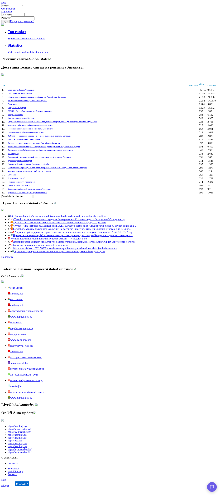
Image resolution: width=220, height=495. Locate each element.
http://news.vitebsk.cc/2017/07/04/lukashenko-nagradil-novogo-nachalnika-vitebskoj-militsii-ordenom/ (65, 248)
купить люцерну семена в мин (27, 368)
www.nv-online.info (20, 340)
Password (6, 18)
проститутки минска (21, 345)
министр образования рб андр (26, 380)
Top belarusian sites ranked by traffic (26, 38)
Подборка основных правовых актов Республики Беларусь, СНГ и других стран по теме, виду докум (52, 122)
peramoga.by (13, 154)
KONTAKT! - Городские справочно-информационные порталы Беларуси (39, 136)
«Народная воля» (15, 115)
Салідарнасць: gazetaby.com (20, 93)
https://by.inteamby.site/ (19, 432)
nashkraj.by (16, 386)
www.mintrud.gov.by (21, 316)
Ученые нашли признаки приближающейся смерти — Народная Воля (48, 238)
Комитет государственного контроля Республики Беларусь (34, 143)
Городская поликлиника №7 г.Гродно (24, 139)
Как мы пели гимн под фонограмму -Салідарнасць (40, 245)
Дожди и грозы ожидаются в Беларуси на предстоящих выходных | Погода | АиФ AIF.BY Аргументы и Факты (74, 241)
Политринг (12, 104)
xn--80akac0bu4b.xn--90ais (24, 374)
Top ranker (13, 468)
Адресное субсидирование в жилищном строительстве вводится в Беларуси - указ (59, 251)
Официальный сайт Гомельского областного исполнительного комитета (40, 150)
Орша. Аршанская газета (18, 185)
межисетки (16, 322)
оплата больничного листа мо (26, 311)
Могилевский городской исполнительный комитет (30, 125)
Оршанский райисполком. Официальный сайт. (28, 164)
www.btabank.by (19, 363)
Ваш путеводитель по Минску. (21, 118)
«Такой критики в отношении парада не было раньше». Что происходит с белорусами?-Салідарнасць (68, 219)
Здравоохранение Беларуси (20, 161)
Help (3, 2)
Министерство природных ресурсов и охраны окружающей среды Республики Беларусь (47, 168)
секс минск (16, 287)
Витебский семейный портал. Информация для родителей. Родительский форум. (44, 147)
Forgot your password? (22, 21)
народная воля (18, 334)
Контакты (13, 463)
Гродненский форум (17, 108)
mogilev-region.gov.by (21, 328)
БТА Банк (12, 175)
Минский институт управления (21, 182)
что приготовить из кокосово (26, 357)
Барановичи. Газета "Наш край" (21, 90)
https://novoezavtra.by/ (19, 429)
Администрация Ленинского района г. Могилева (29, 171)
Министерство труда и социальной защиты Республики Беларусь (37, 97)
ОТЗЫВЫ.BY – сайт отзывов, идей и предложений (30, 111)
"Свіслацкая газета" (16, 178)
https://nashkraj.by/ (17, 426)
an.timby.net (16, 293)
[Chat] (212, 487)
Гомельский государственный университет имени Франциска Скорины (39, 157)
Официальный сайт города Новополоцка (26, 132)
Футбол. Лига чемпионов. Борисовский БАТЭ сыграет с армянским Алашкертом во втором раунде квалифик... (74, 225)
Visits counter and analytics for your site (28, 52)
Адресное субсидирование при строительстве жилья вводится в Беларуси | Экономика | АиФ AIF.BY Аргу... (74, 232)
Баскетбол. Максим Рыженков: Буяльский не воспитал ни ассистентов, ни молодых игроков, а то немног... (72, 229)
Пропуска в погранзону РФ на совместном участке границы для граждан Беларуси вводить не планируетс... (73, 235)
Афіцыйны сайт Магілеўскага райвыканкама (27, 193)
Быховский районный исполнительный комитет (29, 189)
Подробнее (7, 257)
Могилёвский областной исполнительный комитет (30, 129)
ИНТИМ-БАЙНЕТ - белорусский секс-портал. (27, 101)
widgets (5, 485)
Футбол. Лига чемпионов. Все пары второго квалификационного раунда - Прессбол (59, 222)
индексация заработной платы (27, 392)
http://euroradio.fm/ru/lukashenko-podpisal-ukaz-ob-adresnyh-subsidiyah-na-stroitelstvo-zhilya (58, 216)
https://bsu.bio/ (15, 440)
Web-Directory (15, 471)
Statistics (12, 474)
